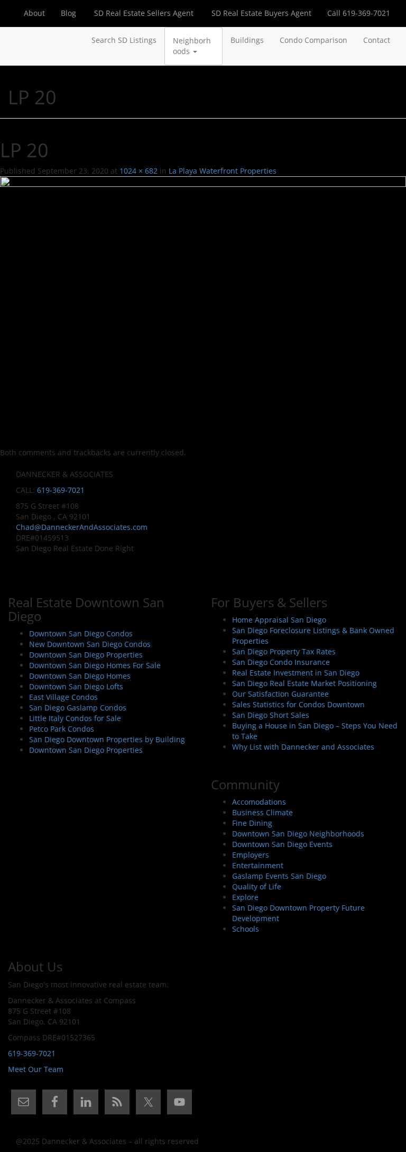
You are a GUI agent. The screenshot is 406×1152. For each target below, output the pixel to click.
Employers (250, 855)
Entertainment (257, 865)
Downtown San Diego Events (282, 844)
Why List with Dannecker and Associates (303, 747)
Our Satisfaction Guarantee (280, 694)
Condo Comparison (313, 40)
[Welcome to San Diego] (16, 40)
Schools (245, 929)
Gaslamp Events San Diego (279, 876)
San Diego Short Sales (270, 715)
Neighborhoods (192, 45)
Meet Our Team (35, 1069)
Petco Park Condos (61, 729)
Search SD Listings (123, 40)
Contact (376, 40)
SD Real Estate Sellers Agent (142, 13)
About (34, 13)
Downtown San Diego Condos (81, 633)
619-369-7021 (61, 490)
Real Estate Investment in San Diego (295, 673)
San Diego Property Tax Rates (284, 651)
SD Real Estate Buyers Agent (260, 13)
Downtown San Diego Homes (80, 676)
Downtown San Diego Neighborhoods (298, 834)
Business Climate (262, 812)
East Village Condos (63, 697)
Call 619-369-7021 (358, 13)
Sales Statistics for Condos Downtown (298, 704)
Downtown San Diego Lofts (76, 686)
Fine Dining (252, 823)
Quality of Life (256, 886)
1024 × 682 (138, 171)
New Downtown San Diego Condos (90, 644)
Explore (245, 897)
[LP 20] (203, 311)
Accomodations (259, 802)
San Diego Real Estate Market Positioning (304, 683)
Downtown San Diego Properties (86, 655)
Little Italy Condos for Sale (75, 718)
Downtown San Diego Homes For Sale (95, 665)
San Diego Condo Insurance (281, 662)
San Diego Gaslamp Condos (77, 708)
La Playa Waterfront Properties (222, 171)
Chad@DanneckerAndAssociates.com (81, 527)
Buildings (247, 40)
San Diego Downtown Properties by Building (107, 739)
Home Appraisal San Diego (279, 620)
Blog (68, 13)
